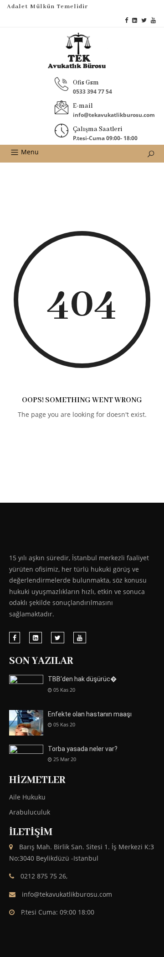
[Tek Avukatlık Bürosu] (82, 51)
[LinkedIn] (134, 20)
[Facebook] (126, 20)
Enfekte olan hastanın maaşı (90, 714)
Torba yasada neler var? (83, 748)
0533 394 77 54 (92, 91)
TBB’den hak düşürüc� (82, 679)
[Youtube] (153, 20)
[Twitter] (144, 20)
